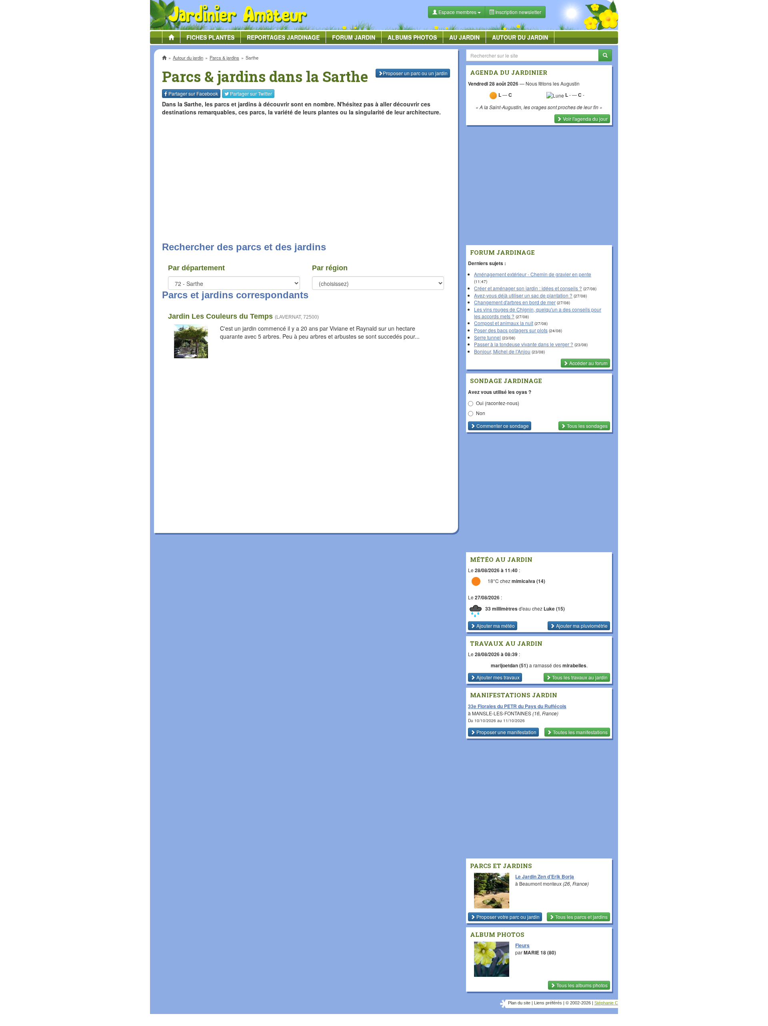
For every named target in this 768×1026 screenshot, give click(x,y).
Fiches (210, 37)
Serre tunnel (487, 337)
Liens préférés (548, 1002)
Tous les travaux (579, 677)
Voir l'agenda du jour (585, 118)
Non (480, 412)
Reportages (283, 37)
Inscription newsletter (517, 11)
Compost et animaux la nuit (503, 322)
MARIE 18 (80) (540, 952)
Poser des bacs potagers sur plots (511, 330)
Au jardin (464, 37)
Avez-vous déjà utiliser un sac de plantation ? (523, 295)
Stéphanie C (606, 1002)
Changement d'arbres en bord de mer (515, 302)
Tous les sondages (587, 425)
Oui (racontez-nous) (497, 402)
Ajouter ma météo (495, 625)
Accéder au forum (588, 362)
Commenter (502, 425)
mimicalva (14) (528, 581)
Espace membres (457, 11)
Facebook (193, 93)
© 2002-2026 (578, 1002)
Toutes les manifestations (580, 732)
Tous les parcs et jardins (581, 916)
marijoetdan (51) (509, 665)
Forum (353, 37)
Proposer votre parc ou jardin (507, 916)
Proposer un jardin (415, 73)
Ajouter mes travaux (497, 677)
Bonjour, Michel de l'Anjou (502, 351)
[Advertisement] (307, 178)
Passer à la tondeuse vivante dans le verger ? (523, 344)
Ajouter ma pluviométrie (581, 625)
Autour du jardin (520, 37)
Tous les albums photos (581, 985)
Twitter (251, 93)
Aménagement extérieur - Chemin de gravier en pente (532, 274)
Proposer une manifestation (505, 732)
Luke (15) (554, 608)
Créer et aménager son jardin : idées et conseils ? (528, 288)
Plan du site (519, 1002)
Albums (412, 37)
